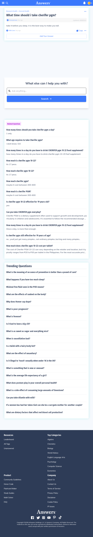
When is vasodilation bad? (18, 338)
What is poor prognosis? (17, 309)
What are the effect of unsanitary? (21, 353)
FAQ (5, 502)
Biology (50, 448)
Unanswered (9, 448)
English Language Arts (56, 457)
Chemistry (51, 444)
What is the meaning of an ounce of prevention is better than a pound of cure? (41, 272)
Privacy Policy (52, 493)
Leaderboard (9, 439)
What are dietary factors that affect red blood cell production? (34, 412)
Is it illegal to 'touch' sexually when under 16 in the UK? (31, 360)
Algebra (50, 439)
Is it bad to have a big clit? (18, 324)
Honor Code (8, 484)
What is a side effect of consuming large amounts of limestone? (35, 390)
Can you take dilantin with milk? (20, 397)
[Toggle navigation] (3, 3)
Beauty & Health (11, 11)
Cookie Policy (52, 502)
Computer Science (54, 466)
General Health (24, 11)
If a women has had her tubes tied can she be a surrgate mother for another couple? (44, 405)
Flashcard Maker (10, 489)
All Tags (7, 444)
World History (52, 453)
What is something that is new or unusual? (25, 368)
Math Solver (8, 497)
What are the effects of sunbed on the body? (26, 294)
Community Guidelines (12, 480)
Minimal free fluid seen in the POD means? (25, 287)
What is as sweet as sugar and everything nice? (27, 331)
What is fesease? (13, 316)
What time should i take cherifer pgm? (31, 15)
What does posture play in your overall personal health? (31, 383)
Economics (51, 471)
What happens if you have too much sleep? (25, 279)
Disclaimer (51, 497)
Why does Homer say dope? (18, 301)
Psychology (51, 462)
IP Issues (50, 506)
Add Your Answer (46, 36)
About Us (51, 480)
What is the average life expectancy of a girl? (26, 375)
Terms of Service (53, 489)
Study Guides (9, 493)
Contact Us (51, 484)
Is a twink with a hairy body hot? (20, 346)
